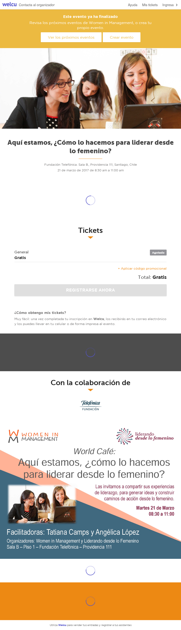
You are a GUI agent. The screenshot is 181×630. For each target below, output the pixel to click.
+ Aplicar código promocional (142, 268)
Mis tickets (150, 4)
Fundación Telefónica (90, 406)
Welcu (9, 5)
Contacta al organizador (37, 4)
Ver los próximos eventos (71, 37)
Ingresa (168, 4)
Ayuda (132, 4)
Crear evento (121, 37)
